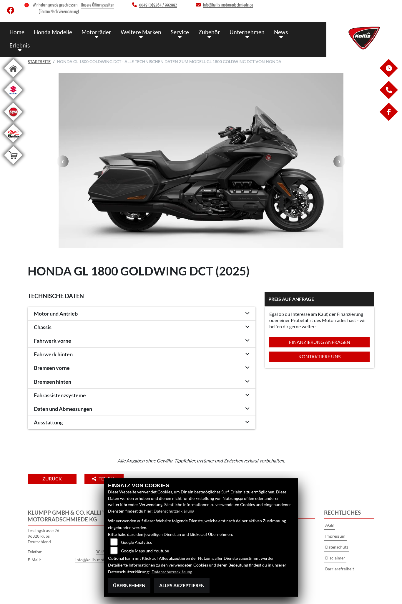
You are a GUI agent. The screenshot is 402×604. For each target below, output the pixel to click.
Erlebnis (19, 45)
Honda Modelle (53, 32)
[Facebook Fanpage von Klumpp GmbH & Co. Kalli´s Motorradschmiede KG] (11, 11)
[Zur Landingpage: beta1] (13, 143)
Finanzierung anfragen (319, 342)
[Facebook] (388, 119)
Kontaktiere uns (319, 356)
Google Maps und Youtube (145, 550)
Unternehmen (247, 32)
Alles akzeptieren (182, 585)
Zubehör (209, 32)
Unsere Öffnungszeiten (97, 5)
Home (16, 32)
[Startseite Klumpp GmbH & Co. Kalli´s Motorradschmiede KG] (364, 38)
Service (180, 32)
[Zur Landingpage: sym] (13, 122)
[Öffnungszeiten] (388, 75)
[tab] (141, 314)
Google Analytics (136, 542)
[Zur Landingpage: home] (13, 78)
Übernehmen (129, 585)
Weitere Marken (141, 32)
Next (339, 161)
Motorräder (96, 32)
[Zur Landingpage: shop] (13, 165)
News (281, 32)
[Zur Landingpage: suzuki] (13, 100)
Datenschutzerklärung (174, 510)
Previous (63, 161)
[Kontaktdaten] (388, 97)
